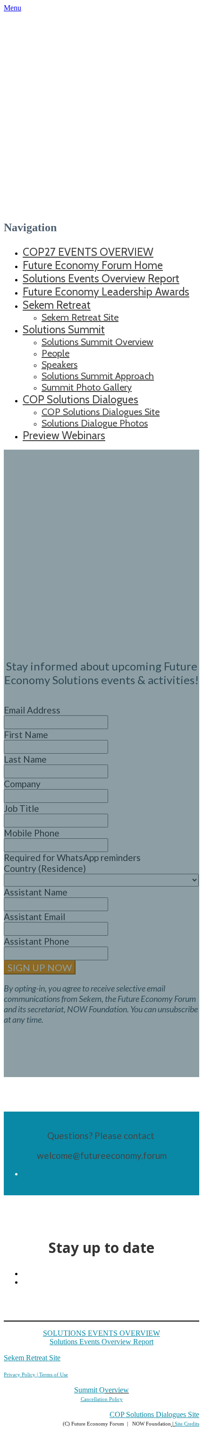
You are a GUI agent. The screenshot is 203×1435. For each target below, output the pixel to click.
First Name (26, 734)
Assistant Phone (36, 941)
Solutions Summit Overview (97, 342)
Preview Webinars (64, 435)
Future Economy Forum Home (93, 265)
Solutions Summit (64, 329)
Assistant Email (34, 916)
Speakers (59, 364)
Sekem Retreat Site (80, 317)
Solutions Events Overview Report (101, 278)
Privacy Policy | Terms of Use (36, 1374)
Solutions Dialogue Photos (95, 423)
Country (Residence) (45, 868)
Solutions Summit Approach (98, 376)
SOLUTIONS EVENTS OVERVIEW (101, 1333)
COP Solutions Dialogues (80, 399)
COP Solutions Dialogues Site (101, 411)
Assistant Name (36, 892)
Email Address (32, 709)
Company (22, 783)
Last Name (25, 759)
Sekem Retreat (57, 305)
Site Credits (187, 1423)
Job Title (21, 808)
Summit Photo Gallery (87, 387)
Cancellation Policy (102, 1399)
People (55, 353)
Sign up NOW (40, 967)
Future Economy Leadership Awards (106, 291)
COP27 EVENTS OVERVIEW (88, 252)
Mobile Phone (31, 832)
